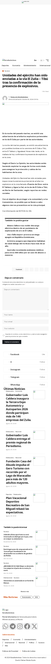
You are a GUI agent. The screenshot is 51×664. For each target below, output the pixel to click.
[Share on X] (8, 91)
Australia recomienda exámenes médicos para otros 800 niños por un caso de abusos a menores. (25, 252)
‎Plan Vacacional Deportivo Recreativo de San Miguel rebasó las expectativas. (17, 505)
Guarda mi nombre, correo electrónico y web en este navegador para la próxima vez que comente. (26, 335)
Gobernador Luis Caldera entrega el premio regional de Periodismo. (18, 440)
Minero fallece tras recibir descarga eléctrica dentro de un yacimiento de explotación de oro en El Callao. (22, 228)
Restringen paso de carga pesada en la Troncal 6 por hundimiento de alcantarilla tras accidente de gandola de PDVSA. (18, 552)
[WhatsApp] (25, 384)
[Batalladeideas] (9, 60)
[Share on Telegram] (16, 91)
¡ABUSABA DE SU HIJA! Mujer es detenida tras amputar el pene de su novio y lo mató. (18, 568)
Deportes (9, 494)
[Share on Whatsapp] (12, 91)
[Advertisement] (25, 31)
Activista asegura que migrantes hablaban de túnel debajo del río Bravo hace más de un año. (25, 243)
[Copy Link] (25, 91)
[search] (31, 60)
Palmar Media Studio (28, 660)
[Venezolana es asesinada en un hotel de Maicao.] (41, 581)
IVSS (36, 597)
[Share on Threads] (21, 91)
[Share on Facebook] (4, 91)
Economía (19, 391)
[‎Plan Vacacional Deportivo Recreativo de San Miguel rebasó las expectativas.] (39, 497)
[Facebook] (25, 354)
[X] (25, 362)
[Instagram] (25, 369)
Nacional (18, 431)
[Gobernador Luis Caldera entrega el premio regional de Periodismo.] (39, 435)
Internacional (8, 578)
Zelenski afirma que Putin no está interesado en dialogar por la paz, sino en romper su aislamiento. (18, 536)
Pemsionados (26, 597)
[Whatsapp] (5, 626)
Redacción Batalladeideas (19, 97)
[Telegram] (25, 377)
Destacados (10, 391)
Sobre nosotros (8, 634)
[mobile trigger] (47, 60)
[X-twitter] (34, 626)
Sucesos (7, 71)
